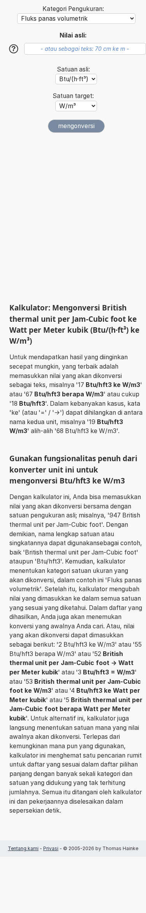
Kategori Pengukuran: (73, 8)
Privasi (50, 848)
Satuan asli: (73, 69)
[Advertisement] (73, 217)
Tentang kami (23, 848)
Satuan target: (73, 96)
